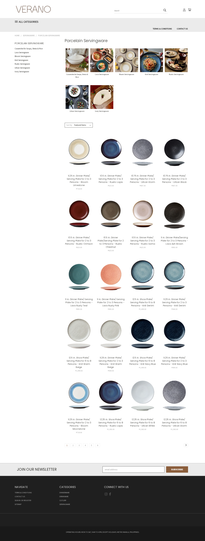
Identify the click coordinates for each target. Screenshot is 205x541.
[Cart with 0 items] (189, 9)
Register (27, 500)
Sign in (18, 500)
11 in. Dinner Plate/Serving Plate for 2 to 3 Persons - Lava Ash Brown (174, 240)
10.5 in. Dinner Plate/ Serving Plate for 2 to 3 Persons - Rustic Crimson (79, 240)
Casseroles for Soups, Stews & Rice (29, 48)
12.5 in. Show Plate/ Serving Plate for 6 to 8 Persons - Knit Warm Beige (79, 362)
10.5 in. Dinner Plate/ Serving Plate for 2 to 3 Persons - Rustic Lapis (111, 179)
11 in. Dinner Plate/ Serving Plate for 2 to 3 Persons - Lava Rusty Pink (111, 302)
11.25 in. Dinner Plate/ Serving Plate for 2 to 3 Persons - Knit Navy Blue (174, 361)
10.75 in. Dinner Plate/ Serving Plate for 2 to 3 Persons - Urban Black (174, 179)
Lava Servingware (22, 52)
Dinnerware (64, 492)
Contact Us (182, 28)
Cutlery (62, 500)
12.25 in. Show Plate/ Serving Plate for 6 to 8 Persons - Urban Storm (174, 422)
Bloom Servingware (22, 56)
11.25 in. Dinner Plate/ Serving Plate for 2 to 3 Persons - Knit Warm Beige (111, 362)
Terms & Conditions (162, 28)
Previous (197, 531)
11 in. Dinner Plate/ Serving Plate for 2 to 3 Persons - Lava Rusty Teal (79, 302)
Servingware (64, 504)
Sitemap (18, 504)
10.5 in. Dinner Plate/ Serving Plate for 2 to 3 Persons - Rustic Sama (142, 240)
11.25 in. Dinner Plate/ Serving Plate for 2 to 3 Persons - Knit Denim (174, 302)
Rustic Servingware (22, 64)
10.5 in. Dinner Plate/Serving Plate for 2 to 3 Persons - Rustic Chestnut (111, 242)
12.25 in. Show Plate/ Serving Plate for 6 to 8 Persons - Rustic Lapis (110, 422)
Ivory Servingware (22, 71)
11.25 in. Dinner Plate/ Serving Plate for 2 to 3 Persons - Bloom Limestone (79, 180)
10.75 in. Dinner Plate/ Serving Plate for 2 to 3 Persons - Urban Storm (142, 179)
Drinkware (63, 496)
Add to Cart (79, 153)
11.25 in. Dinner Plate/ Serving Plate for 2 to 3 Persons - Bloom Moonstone (79, 424)
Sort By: (69, 125)
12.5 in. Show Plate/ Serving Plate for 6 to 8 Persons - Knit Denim (142, 302)
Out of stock (79, 276)
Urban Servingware (22, 68)
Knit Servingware (21, 60)
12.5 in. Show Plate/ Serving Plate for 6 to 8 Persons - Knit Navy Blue (142, 361)
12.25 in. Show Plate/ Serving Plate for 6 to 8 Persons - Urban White (142, 422)
